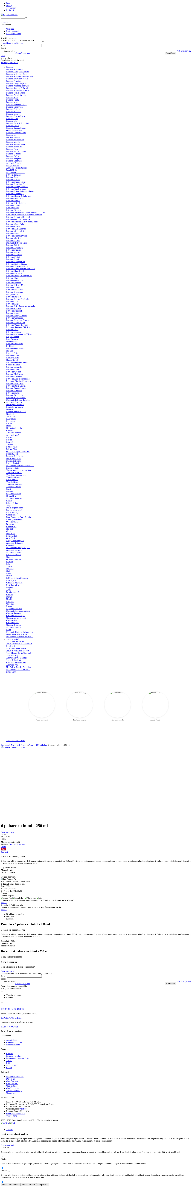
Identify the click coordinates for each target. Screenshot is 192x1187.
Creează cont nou (22, 53)
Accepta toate (42, 1185)
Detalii (4, 903)
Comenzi (10, 29)
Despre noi (10, 1079)
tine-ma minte (9, 51)
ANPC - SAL (12, 1065)
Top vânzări (11, 8)
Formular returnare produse (17, 1058)
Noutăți (9, 5)
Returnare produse (13, 1056)
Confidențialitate (13, 1088)
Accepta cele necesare (10, 1185)
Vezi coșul (5, 62)
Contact (9, 1053)
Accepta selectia (28, 1185)
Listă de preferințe (13, 33)
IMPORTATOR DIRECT (12, 1018)
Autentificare (6, 43)
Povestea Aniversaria (15, 1076)
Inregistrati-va (17, 43)
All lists (9, 1130)
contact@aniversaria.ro (15, 1113)
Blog (8, 3)
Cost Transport (12, 1081)
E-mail (4, 45)
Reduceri (10, 10)
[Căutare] (26, 17)
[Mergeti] (43, 41)
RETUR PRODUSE (9, 1027)
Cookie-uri (10, 1093)
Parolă (3, 48)
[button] (21, 844)
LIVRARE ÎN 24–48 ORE (12, 1009)
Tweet (3, 847)
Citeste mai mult (7, 1145)
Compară (13, 844)
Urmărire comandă (8, 40)
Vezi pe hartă (11, 1116)
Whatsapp (23, 1109)
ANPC (9, 1060)
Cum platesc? (11, 1086)
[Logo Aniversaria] (9, 15)
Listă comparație (13, 31)
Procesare (14, 62)
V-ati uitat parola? (183, 51)
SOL (8, 1063)
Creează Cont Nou (14, 1042)
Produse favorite (13, 1045)
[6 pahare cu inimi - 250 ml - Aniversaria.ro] (13, 747)
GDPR (9, 1068)
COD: (3, 834)
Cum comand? (12, 1083)
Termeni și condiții (14, 1090)
